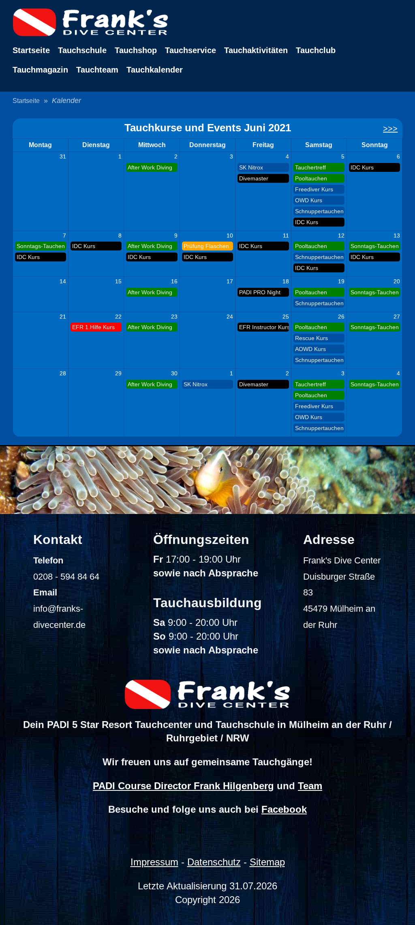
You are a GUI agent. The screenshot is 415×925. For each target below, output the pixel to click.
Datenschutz (214, 861)
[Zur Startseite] (207, 694)
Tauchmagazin (40, 69)
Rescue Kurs (311, 338)
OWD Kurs (308, 200)
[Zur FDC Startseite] (208, 22)
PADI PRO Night (259, 292)
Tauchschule (82, 50)
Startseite (31, 50)
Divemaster (253, 178)
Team (310, 785)
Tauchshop (136, 50)
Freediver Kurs (314, 189)
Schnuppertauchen (319, 211)
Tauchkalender (154, 69)
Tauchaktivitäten (256, 50)
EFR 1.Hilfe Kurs (93, 327)
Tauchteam (97, 69)
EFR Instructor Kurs (264, 327)
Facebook (284, 809)
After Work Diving (150, 167)
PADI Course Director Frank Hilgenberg (183, 785)
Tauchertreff (310, 167)
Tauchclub (316, 50)
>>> (390, 128)
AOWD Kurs (310, 349)
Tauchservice (190, 50)
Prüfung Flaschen (206, 246)
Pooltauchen (311, 178)
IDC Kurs (306, 222)
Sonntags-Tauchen (41, 246)
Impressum (154, 861)
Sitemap (267, 861)
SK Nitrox (251, 167)
